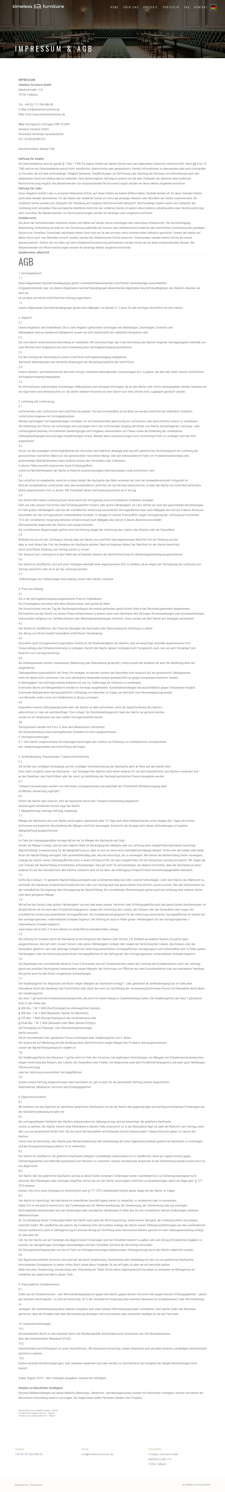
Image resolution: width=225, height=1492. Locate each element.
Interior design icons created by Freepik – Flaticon (38, 1410)
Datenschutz (21, 1484)
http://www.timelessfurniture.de (45, 114)
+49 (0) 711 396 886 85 (29, 1454)
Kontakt (201, 7)
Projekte (150, 7)
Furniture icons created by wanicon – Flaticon (36, 1413)
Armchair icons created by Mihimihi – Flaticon (36, 1416)
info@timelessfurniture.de (97, 1454)
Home (115, 7)
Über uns (131, 7)
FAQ (187, 7)
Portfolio (171, 7)
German (213, 7)
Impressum (36, 1484)
